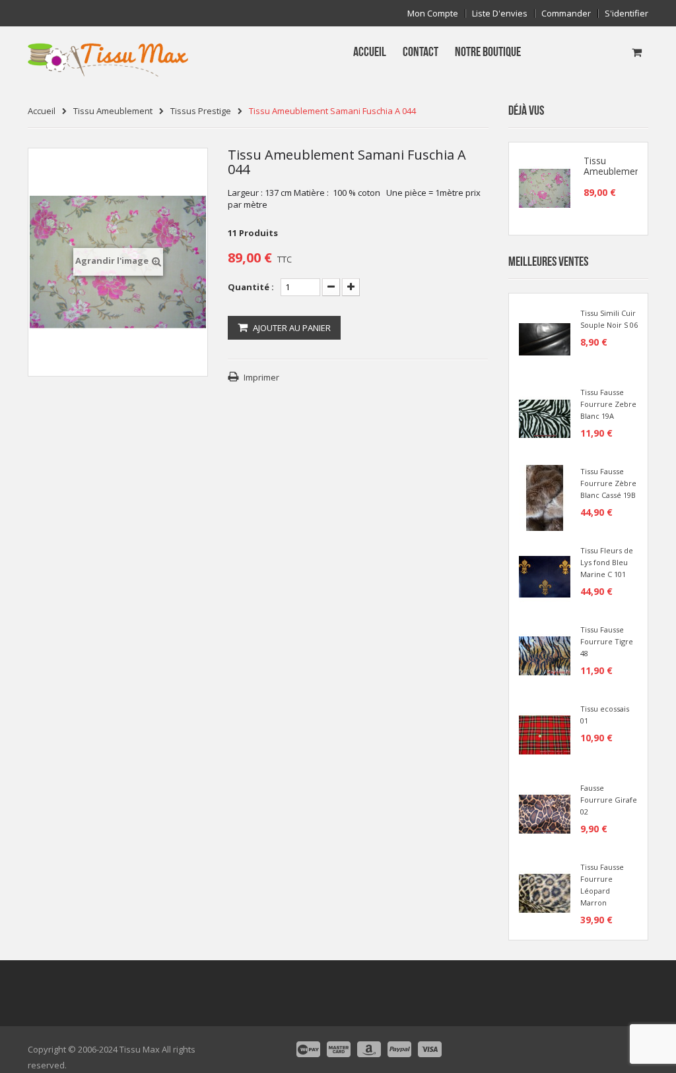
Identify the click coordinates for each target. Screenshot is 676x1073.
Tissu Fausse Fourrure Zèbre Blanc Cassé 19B (608, 483)
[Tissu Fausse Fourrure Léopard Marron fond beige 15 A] (544, 892)
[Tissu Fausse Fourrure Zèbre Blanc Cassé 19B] (544, 497)
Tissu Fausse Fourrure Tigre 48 (606, 641)
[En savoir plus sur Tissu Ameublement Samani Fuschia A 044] (544, 189)
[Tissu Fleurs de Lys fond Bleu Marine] (544, 576)
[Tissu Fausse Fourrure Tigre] (544, 655)
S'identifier (626, 13)
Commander (566, 13)
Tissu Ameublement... (617, 166)
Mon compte (432, 13)
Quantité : (251, 287)
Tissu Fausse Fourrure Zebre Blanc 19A (608, 404)
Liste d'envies (499, 13)
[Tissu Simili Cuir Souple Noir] (544, 338)
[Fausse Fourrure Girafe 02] (544, 813)
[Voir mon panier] (636, 52)
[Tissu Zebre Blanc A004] (544, 417)
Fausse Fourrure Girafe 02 (608, 799)
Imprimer (261, 377)
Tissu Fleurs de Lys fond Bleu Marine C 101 (606, 562)
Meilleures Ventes (548, 262)
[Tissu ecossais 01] (544, 734)
